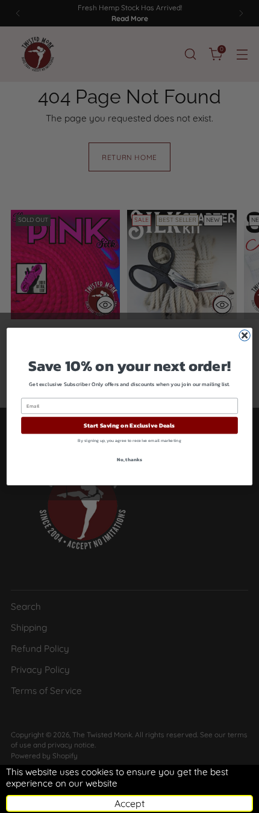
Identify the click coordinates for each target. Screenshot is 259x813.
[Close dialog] (244, 335)
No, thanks (129, 459)
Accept (129, 803)
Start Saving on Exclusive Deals (129, 426)
